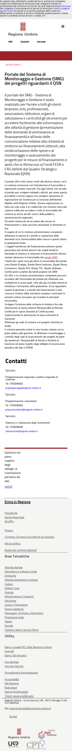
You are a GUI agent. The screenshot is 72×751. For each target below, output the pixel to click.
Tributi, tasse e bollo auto (19, 696)
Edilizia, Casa (12, 588)
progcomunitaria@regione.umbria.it (23, 409)
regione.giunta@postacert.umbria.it (30, 708)
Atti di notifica (12, 543)
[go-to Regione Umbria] (23, 24)
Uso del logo (12, 662)
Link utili (9, 651)
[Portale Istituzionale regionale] (19, 733)
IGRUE (9, 487)
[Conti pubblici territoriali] (36, 744)
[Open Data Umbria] (47, 733)
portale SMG (51, 257)
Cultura (9, 584)
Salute (8, 621)
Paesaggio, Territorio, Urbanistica (24, 613)
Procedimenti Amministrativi (21, 672)
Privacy (9, 530)
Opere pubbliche (14, 609)
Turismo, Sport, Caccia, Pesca (22, 630)
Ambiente (10, 575)
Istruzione (10, 600)
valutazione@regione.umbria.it (21, 431)
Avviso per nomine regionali (21, 550)
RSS (10, 41)
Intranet (41, 41)
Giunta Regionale (14, 517)
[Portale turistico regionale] (13, 744)
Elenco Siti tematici (16, 655)
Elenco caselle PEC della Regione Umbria (28, 647)
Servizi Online (13, 64)
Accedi (13, 716)
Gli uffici (9, 521)
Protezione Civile (14, 617)
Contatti (24, 41)
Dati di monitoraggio (16, 691)
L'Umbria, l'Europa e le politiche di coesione (29, 537)
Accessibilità (12, 679)
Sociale (9, 625)
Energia (9, 592)
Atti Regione (12, 683)
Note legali (11, 687)
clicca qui (66, 6)
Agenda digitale (14, 567)
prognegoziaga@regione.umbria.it (23, 388)
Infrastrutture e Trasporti (19, 596)
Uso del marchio (14, 666)
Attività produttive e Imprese (21, 580)
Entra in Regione (17, 502)
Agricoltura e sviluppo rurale (21, 571)
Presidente (11, 513)
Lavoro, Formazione (16, 605)
